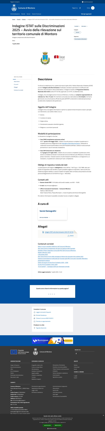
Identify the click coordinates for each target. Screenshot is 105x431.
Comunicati (76, 367)
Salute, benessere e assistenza (60, 373)
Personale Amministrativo (16, 375)
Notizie (24, 19)
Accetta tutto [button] (47, 425)
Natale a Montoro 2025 (44, 252)
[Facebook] (79, 8)
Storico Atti (55, 390)
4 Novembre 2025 (43, 254)
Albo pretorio (56, 388)
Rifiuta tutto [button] (58, 425)
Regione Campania (15, 2)
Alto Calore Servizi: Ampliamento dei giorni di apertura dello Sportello (56, 248)
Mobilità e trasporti (36, 379)
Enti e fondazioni (14, 371)
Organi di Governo (14, 365)
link (65, 422)
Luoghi (75, 376)
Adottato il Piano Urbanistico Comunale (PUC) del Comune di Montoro (57, 250)
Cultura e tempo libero (37, 367)
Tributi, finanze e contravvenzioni (61, 369)
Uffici (11, 369)
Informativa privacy (57, 392)
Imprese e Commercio (37, 371)
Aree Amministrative (15, 367)
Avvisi (75, 369)
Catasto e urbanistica (37, 375)
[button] (52, 428)
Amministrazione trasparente (60, 386)
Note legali (55, 394)
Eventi (75, 378)
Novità (18, 19)
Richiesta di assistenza (37, 392)
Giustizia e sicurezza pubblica (60, 367)
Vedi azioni (83, 26)
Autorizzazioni (56, 375)
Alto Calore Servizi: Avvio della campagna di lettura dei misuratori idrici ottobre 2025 (60, 256)
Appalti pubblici (35, 373)
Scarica (71, 235)
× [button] (103, 415)
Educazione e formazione (59, 365)
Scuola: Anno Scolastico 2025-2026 (47, 265)
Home (13, 19)
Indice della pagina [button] (18, 77)
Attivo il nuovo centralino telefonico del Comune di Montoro (54, 246)
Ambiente (55, 371)
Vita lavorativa (35, 369)
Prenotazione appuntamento (39, 386)
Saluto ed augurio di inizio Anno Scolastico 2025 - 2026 (53, 263)
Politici (12, 373)
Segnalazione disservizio (37, 388)
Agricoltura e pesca (57, 377)
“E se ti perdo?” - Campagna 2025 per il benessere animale (53, 267)
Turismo (34, 377)
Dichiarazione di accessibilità (60, 396)
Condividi (76, 26)
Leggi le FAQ (35, 390)
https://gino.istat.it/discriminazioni (71, 143)
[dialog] (52, 422)
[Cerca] (92, 8)
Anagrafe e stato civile (37, 365)
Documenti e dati (14, 377)
